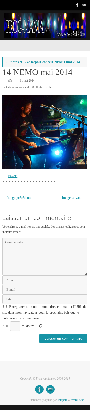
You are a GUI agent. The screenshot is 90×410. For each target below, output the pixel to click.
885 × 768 (37, 87)
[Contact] (84, 4)
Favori (13, 176)
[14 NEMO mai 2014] (45, 132)
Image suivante (72, 198)
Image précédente (19, 198)
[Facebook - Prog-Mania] (77, 4)
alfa (10, 81)
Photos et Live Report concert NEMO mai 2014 (43, 62)
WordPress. (78, 400)
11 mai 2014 (27, 81)
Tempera (63, 400)
